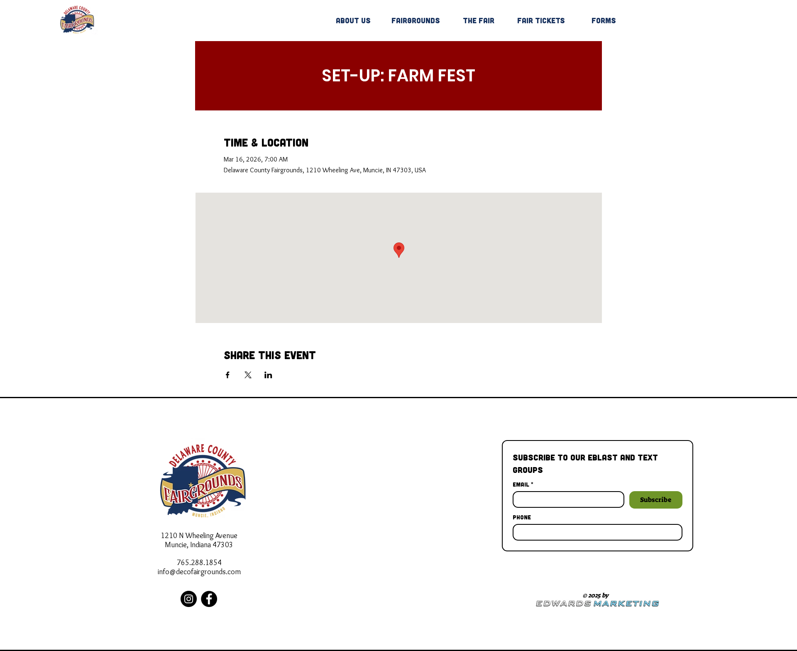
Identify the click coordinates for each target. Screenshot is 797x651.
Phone (522, 517)
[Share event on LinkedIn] (268, 375)
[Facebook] (209, 599)
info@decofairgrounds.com (199, 571)
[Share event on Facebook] (228, 375)
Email (523, 484)
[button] (415, 20)
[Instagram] (189, 599)
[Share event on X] (248, 375)
